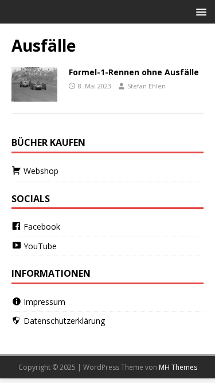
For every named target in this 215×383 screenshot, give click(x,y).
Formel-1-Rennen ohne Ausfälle (134, 72)
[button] (199, 11)
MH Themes (178, 367)
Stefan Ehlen (146, 86)
